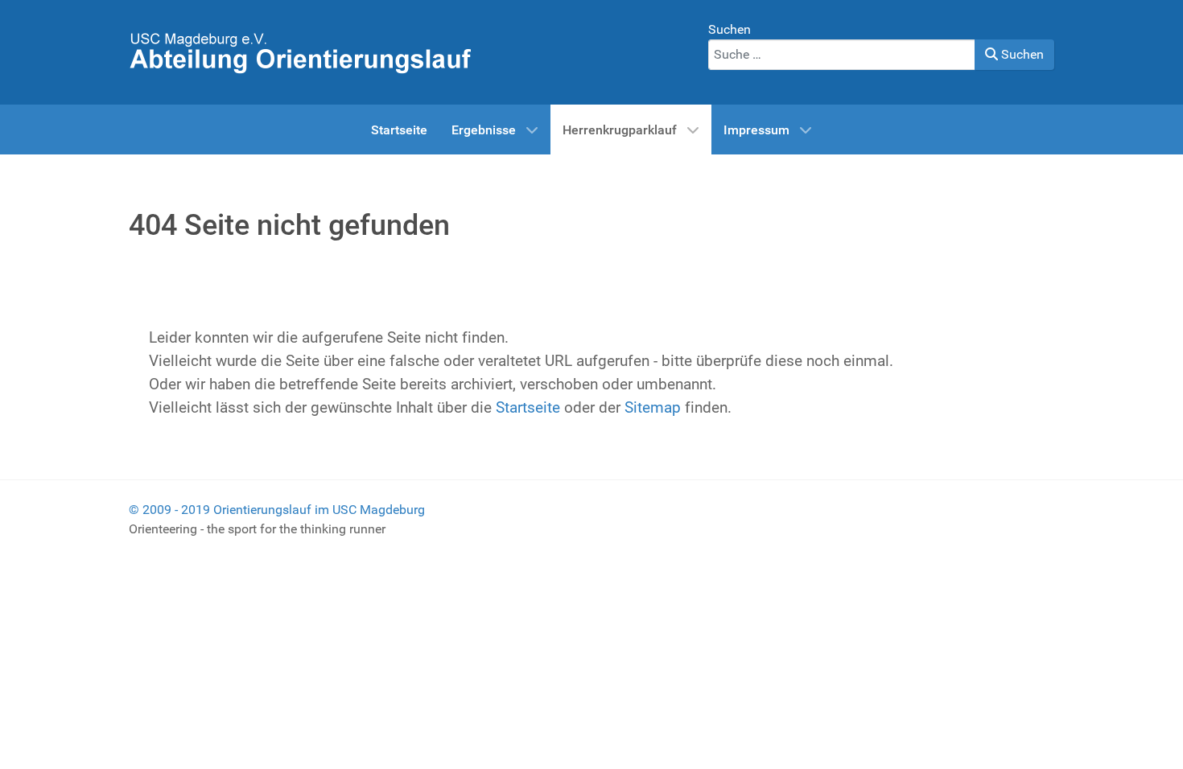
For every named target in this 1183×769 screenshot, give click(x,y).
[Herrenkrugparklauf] (300, 51)
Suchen (729, 29)
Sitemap (652, 407)
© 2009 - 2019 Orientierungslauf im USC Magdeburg (277, 509)
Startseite (528, 407)
